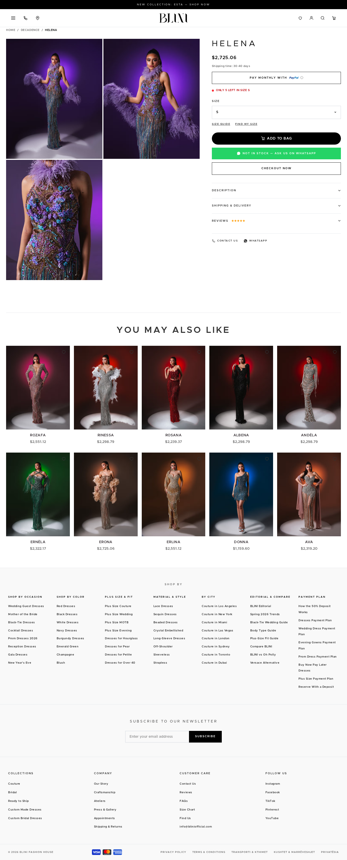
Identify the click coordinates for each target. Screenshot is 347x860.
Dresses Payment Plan (315, 620)
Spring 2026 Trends (265, 614)
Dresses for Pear (117, 646)
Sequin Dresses (165, 614)
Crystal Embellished (168, 630)
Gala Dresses (17, 654)
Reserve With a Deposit (316, 686)
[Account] (311, 18)
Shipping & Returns (108, 826)
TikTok (270, 801)
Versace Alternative (265, 662)
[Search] (323, 18)
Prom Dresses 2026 (23, 638)
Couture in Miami (214, 622)
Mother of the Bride (23, 614)
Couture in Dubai (214, 662)
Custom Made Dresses (25, 809)
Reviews (186, 792)
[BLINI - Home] (173, 18)
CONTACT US (227, 240)
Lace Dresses (163, 606)
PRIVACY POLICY (173, 852)
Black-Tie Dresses (21, 622)
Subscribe (205, 736)
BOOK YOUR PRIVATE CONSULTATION (173, 4)
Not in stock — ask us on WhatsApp (279, 153)
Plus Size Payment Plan (315, 678)
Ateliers (100, 801)
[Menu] (13, 18)
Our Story (101, 783)
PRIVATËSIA (330, 852)
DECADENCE (30, 30)
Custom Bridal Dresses (25, 818)
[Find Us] (38, 18)
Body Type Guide (263, 630)
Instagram (272, 783)
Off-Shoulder (163, 646)
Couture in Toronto (216, 654)
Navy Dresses (67, 630)
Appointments (104, 818)
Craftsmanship (105, 792)
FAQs (184, 801)
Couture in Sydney (216, 646)
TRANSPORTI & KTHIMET (249, 852)
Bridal (12, 792)
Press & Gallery (105, 809)
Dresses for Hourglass (121, 638)
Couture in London (216, 638)
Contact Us (188, 783)
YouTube (272, 818)
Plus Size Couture (118, 606)
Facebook (272, 792)
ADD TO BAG (279, 138)
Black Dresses (67, 614)
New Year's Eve (19, 662)
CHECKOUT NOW (276, 168)
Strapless (160, 662)
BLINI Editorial (260, 606)
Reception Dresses (22, 646)
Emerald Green (68, 646)
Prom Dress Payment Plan (317, 656)
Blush (61, 662)
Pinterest (272, 809)
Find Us (185, 818)
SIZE (215, 100)
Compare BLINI (261, 646)
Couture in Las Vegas (217, 630)
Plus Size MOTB (117, 622)
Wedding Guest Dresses (26, 606)
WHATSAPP (258, 240)
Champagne (65, 654)
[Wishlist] (300, 18)
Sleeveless (161, 654)
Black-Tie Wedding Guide (269, 622)
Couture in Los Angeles (219, 606)
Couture (14, 783)
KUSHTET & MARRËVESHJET (294, 852)
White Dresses (68, 622)
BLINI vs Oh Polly (263, 654)
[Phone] (25, 18)
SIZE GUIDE (221, 124)
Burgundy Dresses (70, 638)
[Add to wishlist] (64, 352)
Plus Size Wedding (119, 614)
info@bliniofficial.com (196, 826)
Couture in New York (217, 614)
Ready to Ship (18, 801)
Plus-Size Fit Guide (264, 638)
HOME (10, 30)
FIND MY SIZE (246, 124)
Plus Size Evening (118, 630)
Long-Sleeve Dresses (169, 638)
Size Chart (187, 809)
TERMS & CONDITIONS (208, 852)
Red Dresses (66, 606)
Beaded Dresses (165, 622)
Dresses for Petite (118, 654)
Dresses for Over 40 (120, 662)
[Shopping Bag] (334, 18)
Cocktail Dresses (20, 630)
